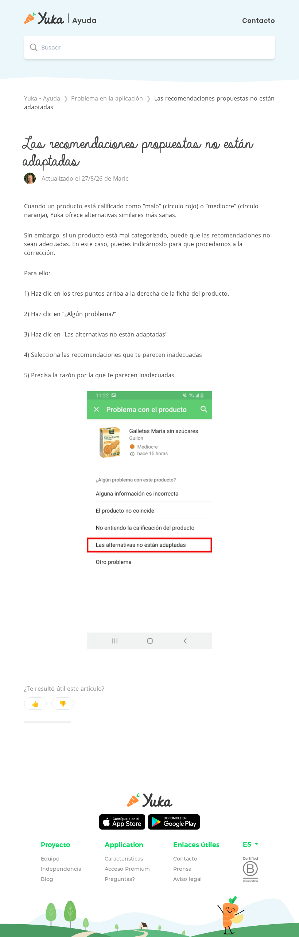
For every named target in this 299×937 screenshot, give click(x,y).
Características (124, 858)
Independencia (61, 869)
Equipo (50, 858)
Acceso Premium (127, 869)
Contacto (258, 20)
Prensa (182, 869)
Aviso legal (187, 879)
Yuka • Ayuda (42, 98)
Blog (47, 879)
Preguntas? (120, 879)
